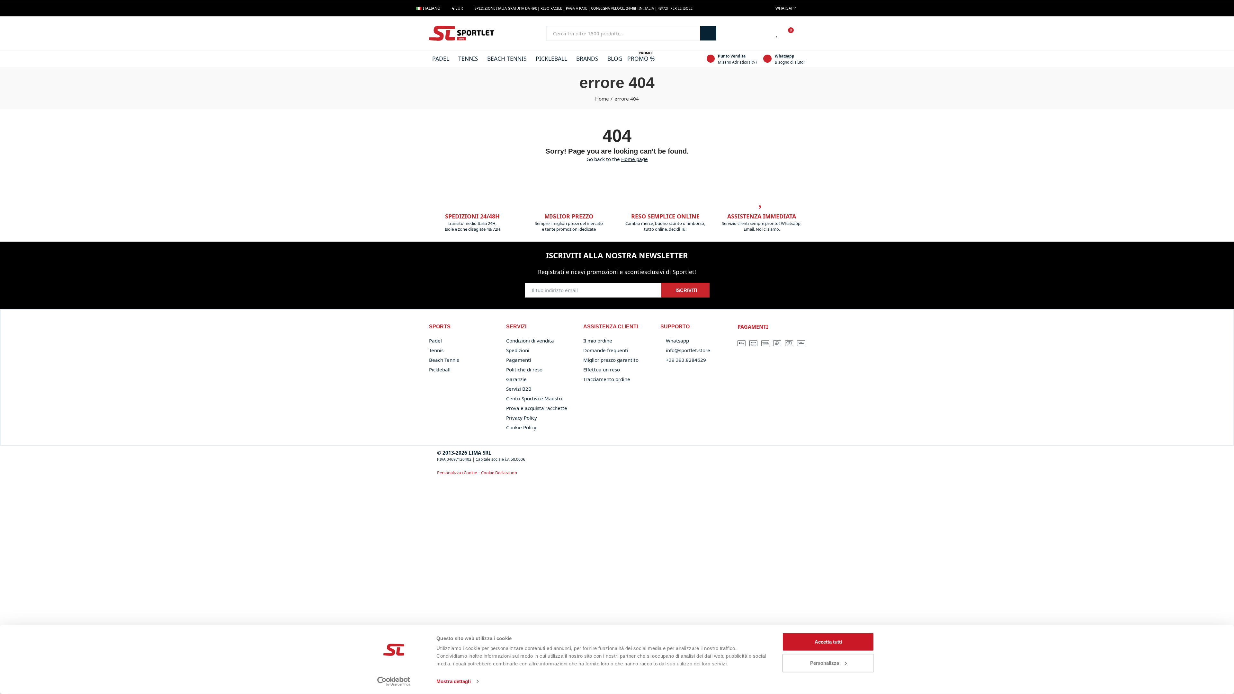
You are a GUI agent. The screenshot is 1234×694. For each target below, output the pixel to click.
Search (708, 33)
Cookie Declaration (499, 473)
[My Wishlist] (777, 33)
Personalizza (824, 662)
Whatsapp (784, 56)
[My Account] (802, 33)
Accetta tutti (828, 642)
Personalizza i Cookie (457, 473)
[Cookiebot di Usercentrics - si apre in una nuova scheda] (394, 681)
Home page (634, 159)
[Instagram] (814, 8)
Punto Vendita (732, 56)
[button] (785, 8)
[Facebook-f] (804, 8)
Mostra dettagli (453, 681)
